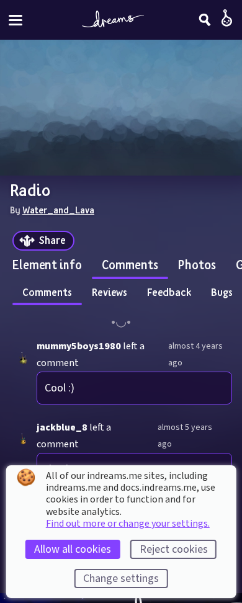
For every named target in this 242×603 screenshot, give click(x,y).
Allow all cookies (72, 549)
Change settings (121, 578)
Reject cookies (174, 549)
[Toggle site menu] (15, 20)
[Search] (205, 20)
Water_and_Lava (58, 209)
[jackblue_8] (23, 439)
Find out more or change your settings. (128, 524)
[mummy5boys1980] (23, 357)
